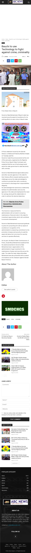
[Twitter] (12, 60)
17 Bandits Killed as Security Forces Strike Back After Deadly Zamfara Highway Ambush (19, 351)
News (7, 39)
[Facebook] (8, 60)
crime (12, 319)
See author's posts (9, 289)
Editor (6, 56)
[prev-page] (3, 376)
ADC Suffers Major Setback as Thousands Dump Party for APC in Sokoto (20, 439)
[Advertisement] (15, 20)
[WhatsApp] (20, 60)
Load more (15, 463)
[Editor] (3, 56)
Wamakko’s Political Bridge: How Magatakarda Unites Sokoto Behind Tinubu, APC (19, 431)
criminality (17, 319)
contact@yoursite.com (14, 525)
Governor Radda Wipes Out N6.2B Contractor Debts (23, 337)
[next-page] (5, 376)
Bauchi (8, 319)
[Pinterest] (16, 60)
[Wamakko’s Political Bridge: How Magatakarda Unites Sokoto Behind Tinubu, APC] (6, 431)
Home (3, 39)
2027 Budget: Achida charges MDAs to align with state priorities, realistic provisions (20, 359)
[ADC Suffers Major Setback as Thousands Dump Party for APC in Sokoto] (6, 440)
